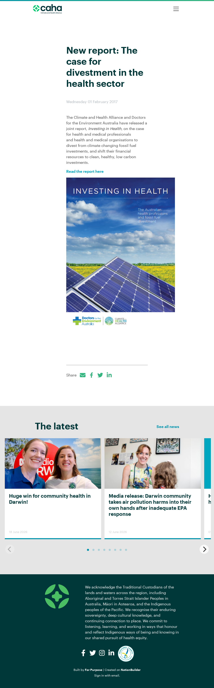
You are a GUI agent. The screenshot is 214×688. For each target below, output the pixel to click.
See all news (168, 426)
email (115, 675)
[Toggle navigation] (176, 9)
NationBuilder (131, 670)
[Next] (204, 549)
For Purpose (93, 670)
